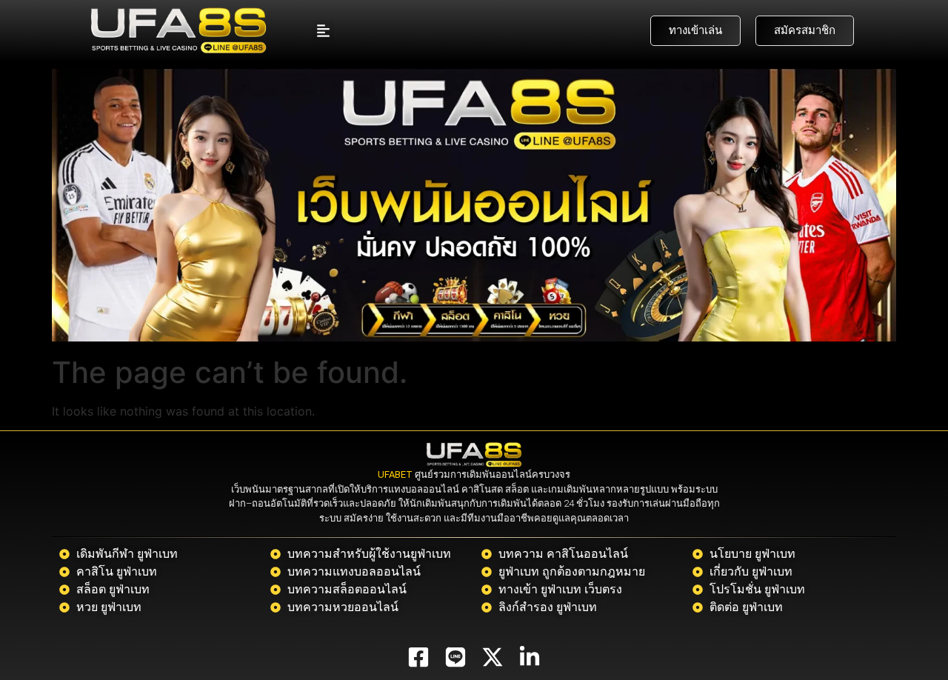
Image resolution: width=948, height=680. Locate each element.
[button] (323, 30)
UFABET (395, 474)
